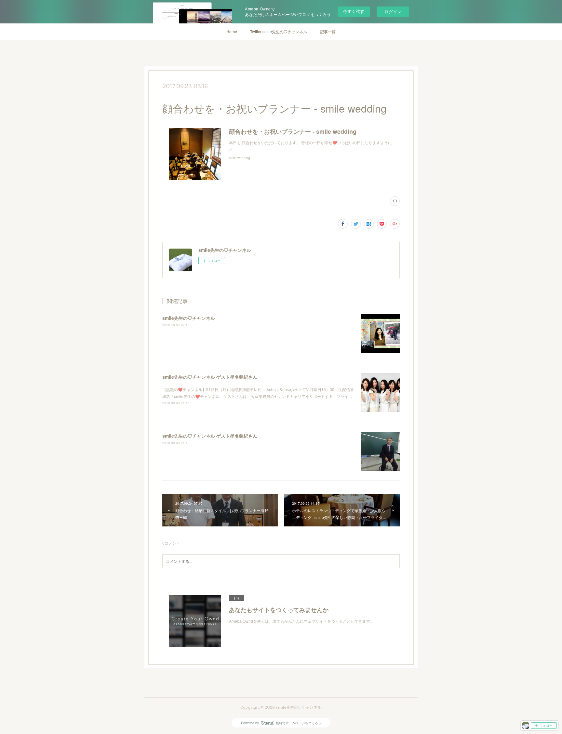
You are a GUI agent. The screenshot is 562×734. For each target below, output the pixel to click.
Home (231, 31)
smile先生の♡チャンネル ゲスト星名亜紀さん (209, 377)
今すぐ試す (353, 11)
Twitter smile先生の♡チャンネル (278, 31)
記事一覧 (328, 31)
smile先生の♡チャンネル (188, 318)
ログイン (392, 11)
